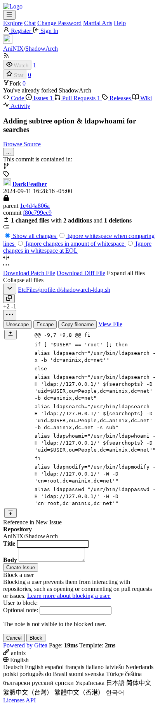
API (31, 700)
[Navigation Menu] (9, 15)
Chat (30, 23)
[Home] (13, 6)
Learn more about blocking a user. (69, 595)
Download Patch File (29, 273)
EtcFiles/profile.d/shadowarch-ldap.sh (64, 289)
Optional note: (20, 610)
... (8, 152)
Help (120, 23)
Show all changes (34, 236)
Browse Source (22, 144)
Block (36, 638)
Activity (19, 106)
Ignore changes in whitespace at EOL (77, 247)
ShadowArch (41, 48)
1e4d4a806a (35, 205)
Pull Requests (80, 98)
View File (110, 324)
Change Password (59, 23)
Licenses (13, 700)
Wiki (145, 98)
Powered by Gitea (25, 645)
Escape (45, 324)
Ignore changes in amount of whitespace (75, 243)
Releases (120, 98)
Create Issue (20, 567)
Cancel (14, 638)
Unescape (17, 324)
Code (17, 98)
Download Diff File (81, 273)
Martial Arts (97, 23)
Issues (42, 98)
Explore (13, 23)
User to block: (20, 602)
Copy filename (77, 324)
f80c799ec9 (37, 212)
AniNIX (13, 48)
